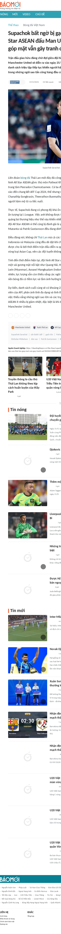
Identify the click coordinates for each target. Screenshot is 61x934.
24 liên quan (48, 82)
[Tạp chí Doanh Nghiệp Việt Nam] (15, 82)
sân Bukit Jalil (36, 335)
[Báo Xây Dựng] (11, 396)
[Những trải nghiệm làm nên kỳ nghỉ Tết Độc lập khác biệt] (27, 557)
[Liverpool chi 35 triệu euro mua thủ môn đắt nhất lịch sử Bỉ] (27, 525)
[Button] (22, 82)
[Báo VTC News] (53, 815)
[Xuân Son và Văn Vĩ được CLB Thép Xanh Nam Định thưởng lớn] (27, 692)
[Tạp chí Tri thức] (52, 454)
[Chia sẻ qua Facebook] (10, 315)
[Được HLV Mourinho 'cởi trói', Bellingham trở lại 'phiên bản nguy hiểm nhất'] (27, 590)
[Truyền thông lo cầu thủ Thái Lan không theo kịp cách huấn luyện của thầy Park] (25, 366)
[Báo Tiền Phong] (53, 523)
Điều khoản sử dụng (7, 919)
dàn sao (34, 339)
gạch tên (49, 335)
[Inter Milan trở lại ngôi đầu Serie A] (27, 628)
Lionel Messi (39, 899)
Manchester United (22, 328)
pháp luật (23, 888)
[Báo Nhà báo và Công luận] (50, 392)
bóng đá (25, 178)
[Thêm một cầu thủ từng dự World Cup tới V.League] (27, 493)
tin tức (50, 895)
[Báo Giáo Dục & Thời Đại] (51, 587)
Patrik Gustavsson (49, 339)
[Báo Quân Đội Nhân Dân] (54, 425)
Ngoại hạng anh (25, 891)
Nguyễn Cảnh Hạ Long (10, 903)
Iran (15, 895)
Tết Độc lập (6, 895)
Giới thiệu (3, 916)
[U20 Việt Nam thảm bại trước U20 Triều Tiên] (27, 821)
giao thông (39, 895)
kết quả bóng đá (8, 899)
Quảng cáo (4, 924)
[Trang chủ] (10, 5)
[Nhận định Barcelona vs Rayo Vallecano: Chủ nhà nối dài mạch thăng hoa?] (27, 725)
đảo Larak (54, 891)
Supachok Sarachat (19, 335)
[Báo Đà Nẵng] (54, 755)
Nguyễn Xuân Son (9, 888)
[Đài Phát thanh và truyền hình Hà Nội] (53, 622)
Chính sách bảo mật (7, 922)
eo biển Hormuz (40, 891)
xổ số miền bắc (25, 899)
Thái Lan (42, 237)
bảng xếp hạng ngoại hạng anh (34, 903)
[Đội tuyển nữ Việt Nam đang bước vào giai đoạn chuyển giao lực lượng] (27, 427)
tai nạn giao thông (37, 888)
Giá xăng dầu (52, 899)
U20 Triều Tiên (26, 895)
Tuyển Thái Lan (42, 328)
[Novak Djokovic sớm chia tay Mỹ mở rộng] (27, 660)
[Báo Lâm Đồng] (53, 722)
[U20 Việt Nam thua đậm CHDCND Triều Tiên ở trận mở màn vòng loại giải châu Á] (27, 789)
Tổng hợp (30, 916)
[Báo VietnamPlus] (54, 851)
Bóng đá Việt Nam (34, 25)
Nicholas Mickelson (19, 339)
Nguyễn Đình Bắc (8, 891)
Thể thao (13, 25)
